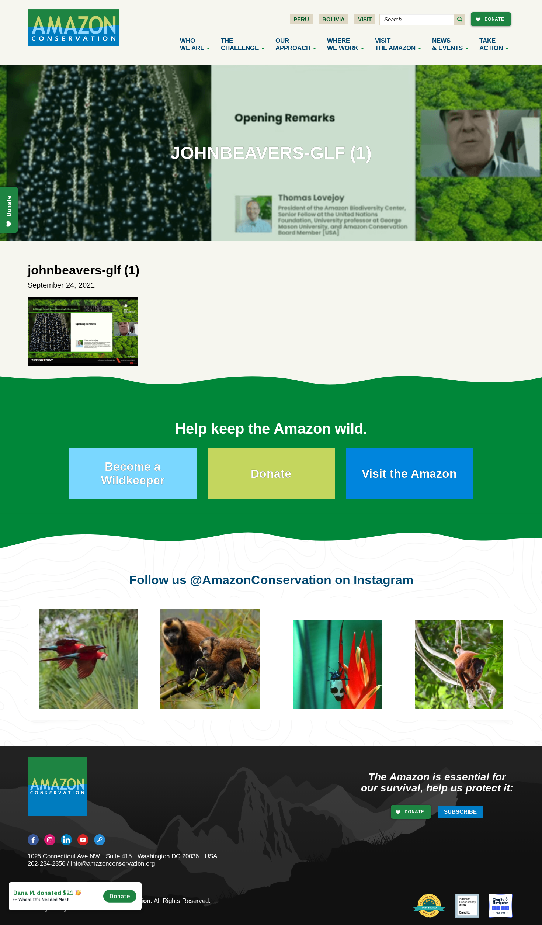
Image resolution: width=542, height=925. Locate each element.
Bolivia (333, 19)
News (447, 44)
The (240, 44)
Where (342, 44)
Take (491, 44)
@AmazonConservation (260, 580)
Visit (365, 19)
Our (292, 44)
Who (192, 44)
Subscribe (460, 811)
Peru (301, 19)
